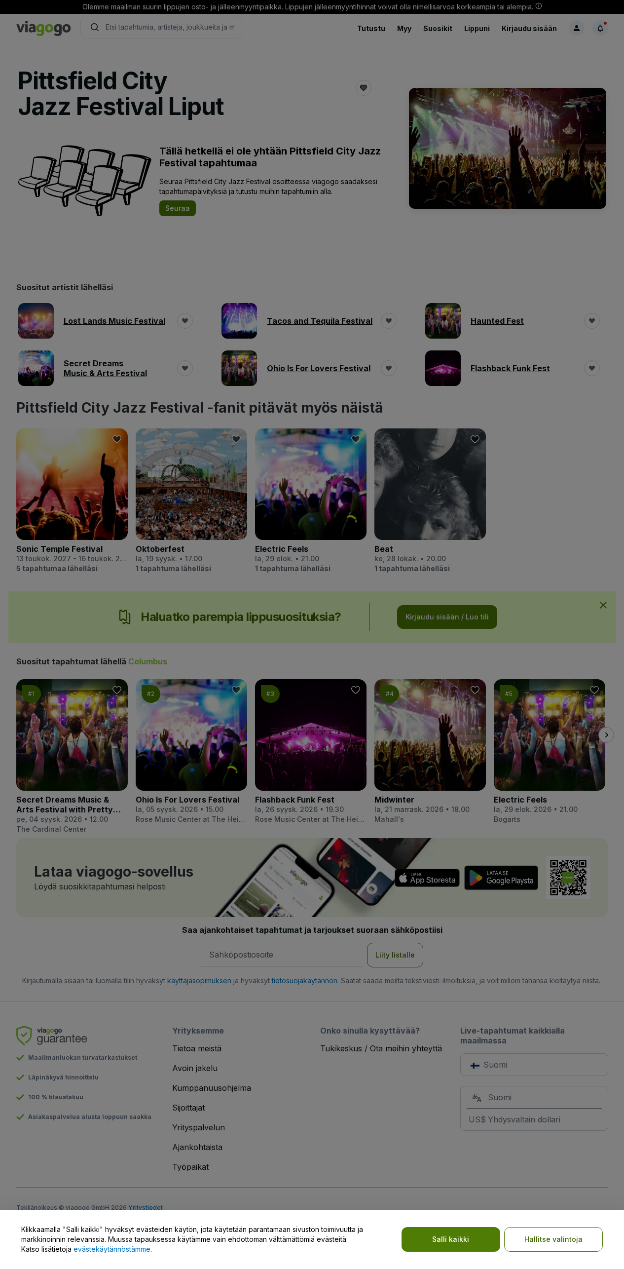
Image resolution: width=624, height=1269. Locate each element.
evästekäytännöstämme (111, 1249)
